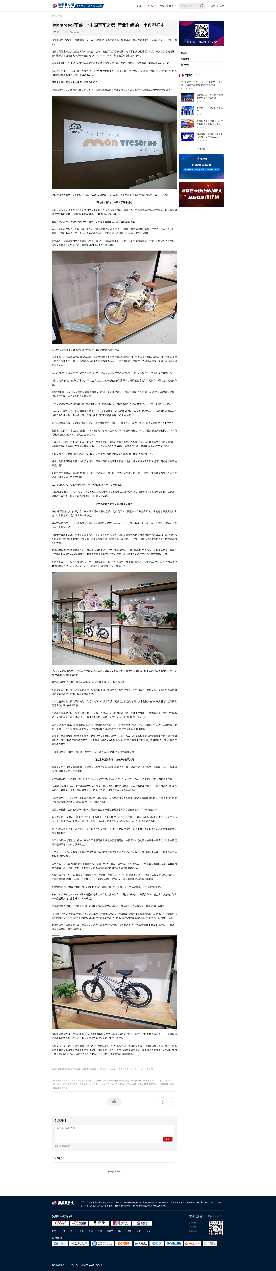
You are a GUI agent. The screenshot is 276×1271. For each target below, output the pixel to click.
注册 (222, 5)
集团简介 (193, 1231)
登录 (212, 5)
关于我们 (193, 1223)
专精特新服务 (167, 5)
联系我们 (193, 1227)
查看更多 (202, 148)
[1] (114, 1101)
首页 (138, 5)
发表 (168, 1139)
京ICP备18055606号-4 (91, 1265)
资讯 (150, 5)
